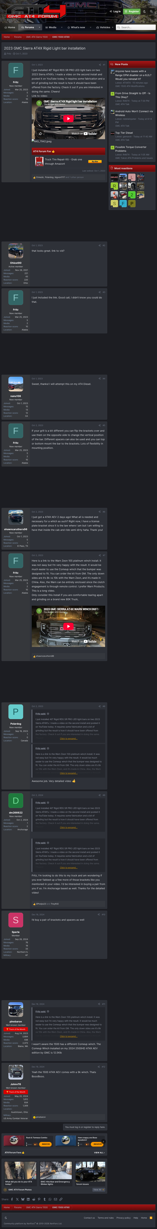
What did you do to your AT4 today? (18, 1182)
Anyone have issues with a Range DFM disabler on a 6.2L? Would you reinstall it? (133, 75)
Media (52, 27)
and (47, 904)
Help (136, 1217)
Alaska (25, 102)
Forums (29, 27)
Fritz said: (41, 713)
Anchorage (22, 829)
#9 (104, 795)
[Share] (100, 65)
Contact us (89, 1217)
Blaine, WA (23, 1046)
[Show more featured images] (103, 1170)
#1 (104, 64)
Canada (24, 740)
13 (27, 409)
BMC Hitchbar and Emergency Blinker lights (55, 1182)
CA (26, 416)
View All (99, 1152)
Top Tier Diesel (124, 132)
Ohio (25, 283)
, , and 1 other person (60, 177)
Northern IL (22, 952)
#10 (103, 914)
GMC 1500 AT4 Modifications (129, 86)
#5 (104, 425)
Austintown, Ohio (19, 1112)
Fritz (9, 53)
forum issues (82, 1184)
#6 (104, 512)
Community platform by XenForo (33, 1223)
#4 (104, 378)
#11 (103, 1004)
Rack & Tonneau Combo (36, 1137)
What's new (78, 27)
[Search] (151, 11)
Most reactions (123, 168)
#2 (104, 245)
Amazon (46, 1144)
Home (11, 27)
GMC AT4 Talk (122, 104)
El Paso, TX (22, 546)
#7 (104, 555)
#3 (104, 292)
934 (26, 1102)
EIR (81, 1144)
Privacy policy (124, 1217)
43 (26, 276)
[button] (144, 11)
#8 (104, 706)
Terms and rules (106, 1217)
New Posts (121, 64)
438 (26, 1039)
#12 (103, 1066)
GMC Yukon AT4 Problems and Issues (134, 158)
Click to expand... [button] (69, 738)
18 (27, 945)
